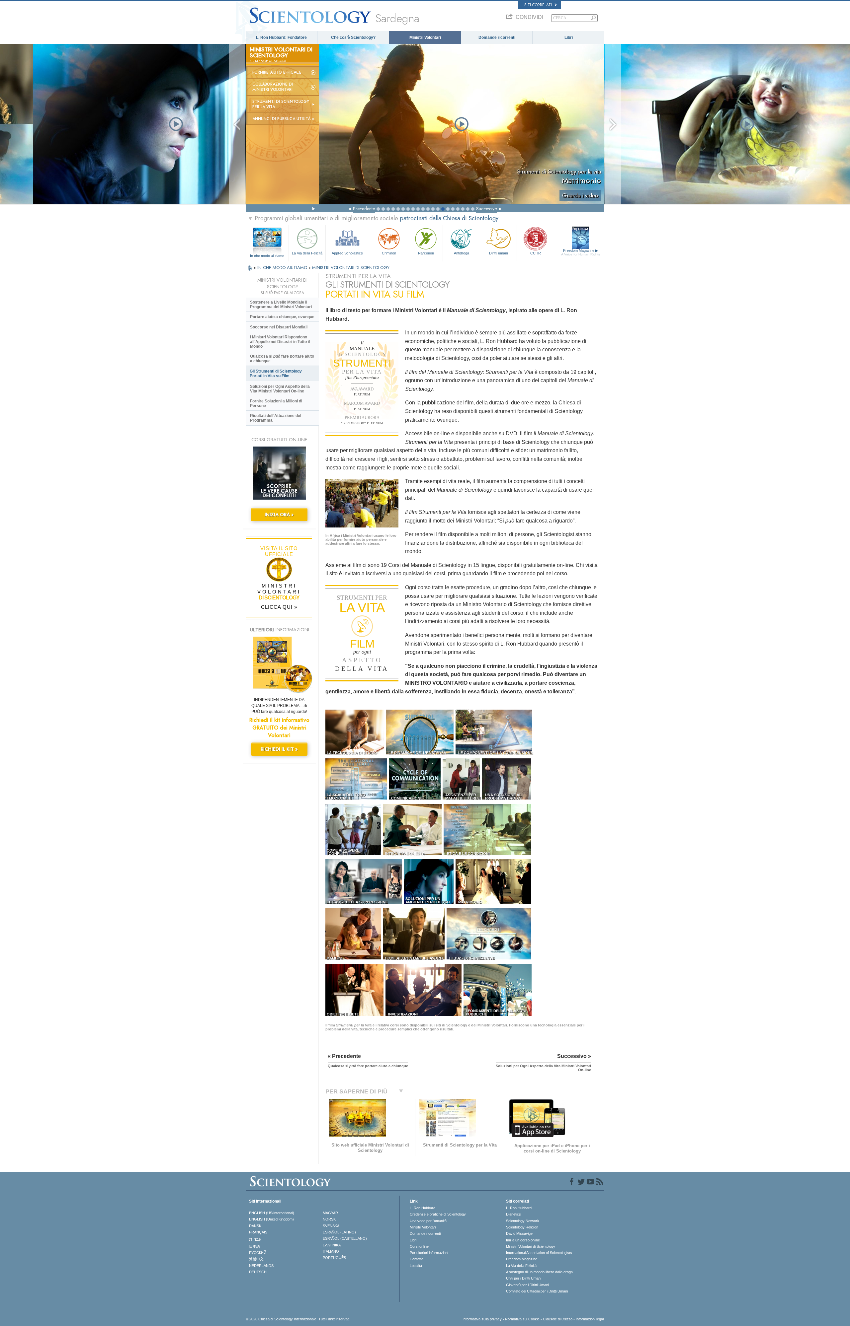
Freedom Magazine (580, 252)
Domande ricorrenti (496, 37)
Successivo (486, 208)
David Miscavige (519, 1233)
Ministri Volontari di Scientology (530, 1246)
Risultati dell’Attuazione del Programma (275, 418)
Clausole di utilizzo (557, 1319)
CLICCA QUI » (279, 607)
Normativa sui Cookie (522, 1319)
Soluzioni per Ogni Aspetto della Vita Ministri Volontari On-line (280, 388)
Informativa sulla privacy (482, 1319)
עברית (255, 1239)
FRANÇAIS (258, 1232)
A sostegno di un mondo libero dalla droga (539, 1272)
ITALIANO (331, 1251)
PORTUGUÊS (334, 1258)
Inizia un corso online (523, 1240)
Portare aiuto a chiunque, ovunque (282, 316)
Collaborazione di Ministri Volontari (272, 87)
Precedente (364, 208)
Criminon (389, 253)
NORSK (329, 1219)
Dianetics (513, 1214)
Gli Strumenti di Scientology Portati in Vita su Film (276, 373)
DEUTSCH (258, 1272)
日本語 (254, 1246)
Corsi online (419, 1246)
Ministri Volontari (425, 37)
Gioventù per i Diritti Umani (527, 1285)
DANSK (255, 1226)
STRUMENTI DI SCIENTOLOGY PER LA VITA (280, 104)
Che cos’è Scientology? (353, 37)
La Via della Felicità (307, 253)
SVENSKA (331, 1226)
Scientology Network (522, 1221)
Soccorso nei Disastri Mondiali (278, 327)
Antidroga (461, 253)
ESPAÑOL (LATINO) (339, 1232)
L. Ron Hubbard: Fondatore (281, 37)
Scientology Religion (522, 1227)
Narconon (426, 253)
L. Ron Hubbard (422, 1208)
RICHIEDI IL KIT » (279, 749)
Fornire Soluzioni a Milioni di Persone (276, 403)
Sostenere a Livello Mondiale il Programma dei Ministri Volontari (281, 304)
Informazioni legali (590, 1319)
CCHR (535, 253)
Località (416, 1266)
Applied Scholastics (347, 253)
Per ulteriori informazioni (429, 1253)
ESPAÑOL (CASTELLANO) (345, 1238)
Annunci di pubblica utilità (281, 119)
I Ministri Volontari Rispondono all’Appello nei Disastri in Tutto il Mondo (280, 342)
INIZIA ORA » (279, 514)
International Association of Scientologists (539, 1253)
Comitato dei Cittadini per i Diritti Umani (537, 1291)
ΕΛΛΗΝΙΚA (332, 1245)
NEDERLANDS (261, 1266)
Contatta (416, 1259)
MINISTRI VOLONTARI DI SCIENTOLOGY (350, 267)
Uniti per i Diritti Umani (523, 1278)
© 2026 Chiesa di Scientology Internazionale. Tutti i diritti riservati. (298, 1319)
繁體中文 (256, 1259)
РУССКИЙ (257, 1253)
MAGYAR (330, 1213)
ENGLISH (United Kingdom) (271, 1219)
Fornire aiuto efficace (276, 72)
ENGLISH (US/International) (271, 1213)
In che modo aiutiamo (267, 256)
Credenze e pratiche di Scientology (438, 1214)
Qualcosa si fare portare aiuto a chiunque (282, 358)
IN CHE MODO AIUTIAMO (282, 267)
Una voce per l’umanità (428, 1221)
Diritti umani (498, 253)
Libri (568, 37)
